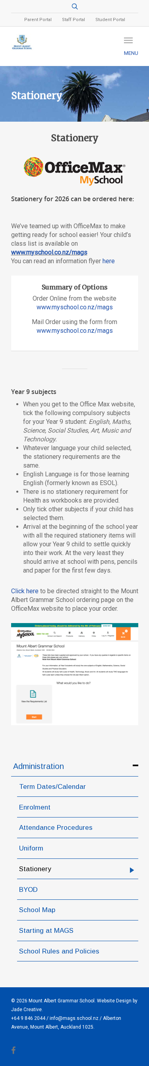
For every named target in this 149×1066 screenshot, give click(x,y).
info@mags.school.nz (74, 1018)
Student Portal (110, 19)
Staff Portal (73, 19)
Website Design (114, 1001)
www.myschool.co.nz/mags (49, 252)
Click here (25, 591)
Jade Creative (26, 1009)
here (109, 261)
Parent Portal (38, 19)
